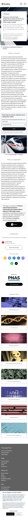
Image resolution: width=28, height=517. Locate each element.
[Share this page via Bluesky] (9, 258)
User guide (4, 463)
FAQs (2, 464)
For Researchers (5, 487)
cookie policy (18, 500)
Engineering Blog (6, 478)
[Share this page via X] (16, 263)
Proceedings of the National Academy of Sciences (12, 47)
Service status (5, 461)
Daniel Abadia (13, 154)
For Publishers (5, 489)
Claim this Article (14, 247)
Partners (3, 480)
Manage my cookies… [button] (14, 511)
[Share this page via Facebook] (14, 258)
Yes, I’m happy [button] (10, 514)
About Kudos (4, 473)
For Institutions (5, 490)
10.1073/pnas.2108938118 (11, 38)
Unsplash (20, 154)
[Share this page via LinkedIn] (18, 258)
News (2, 475)
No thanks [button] (19, 514)
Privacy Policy (5, 452)
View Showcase (14, 284)
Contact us (4, 466)
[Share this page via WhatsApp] (12, 263)
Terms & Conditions (6, 450)
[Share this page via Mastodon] (23, 258)
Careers (3, 477)
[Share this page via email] (5, 258)
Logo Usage (4, 454)
